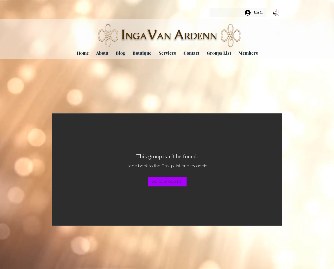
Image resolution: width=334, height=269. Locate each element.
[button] (276, 12)
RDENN (200, 36)
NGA (136, 36)
